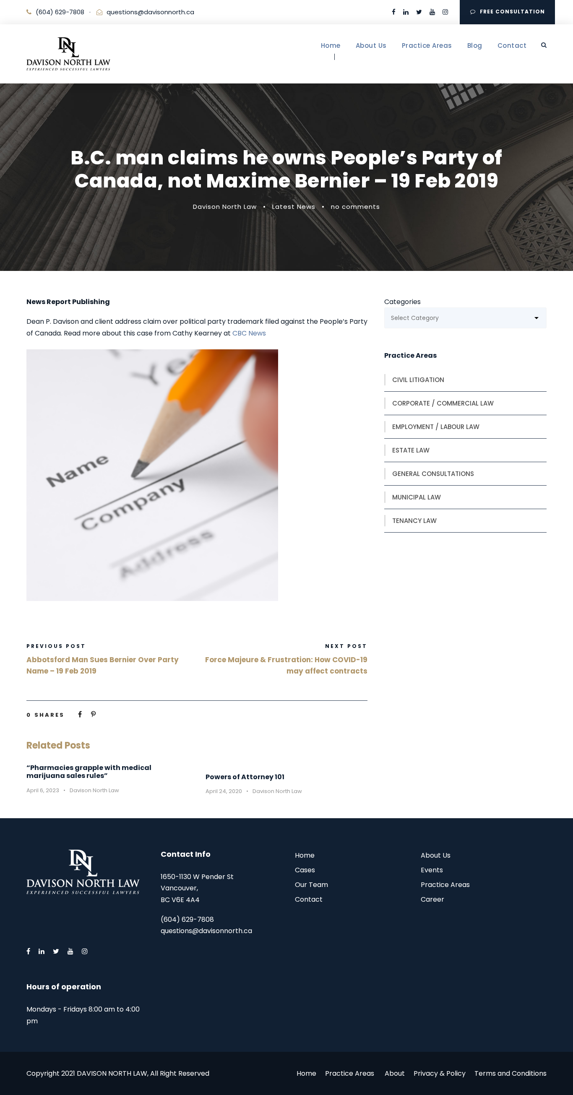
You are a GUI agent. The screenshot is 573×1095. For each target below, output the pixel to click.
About (395, 1073)
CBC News (249, 333)
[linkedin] (406, 12)
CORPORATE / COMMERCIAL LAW (443, 403)
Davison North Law (225, 206)
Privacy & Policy (440, 1073)
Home (331, 45)
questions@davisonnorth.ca (150, 12)
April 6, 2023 (42, 790)
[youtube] (432, 12)
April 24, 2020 (224, 791)
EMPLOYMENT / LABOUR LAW (435, 426)
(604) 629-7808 (60, 12)
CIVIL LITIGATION (418, 379)
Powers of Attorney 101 (245, 777)
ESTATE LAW (411, 450)
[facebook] (394, 12)
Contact (512, 45)
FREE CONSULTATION (512, 11)
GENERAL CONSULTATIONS (433, 473)
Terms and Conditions (510, 1073)
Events (432, 870)
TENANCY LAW (414, 520)
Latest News (293, 206)
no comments (355, 206)
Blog (474, 45)
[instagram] (445, 12)
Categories (402, 302)
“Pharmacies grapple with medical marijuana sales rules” (88, 771)
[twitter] (419, 12)
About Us (371, 45)
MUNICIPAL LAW (416, 497)
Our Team (311, 885)
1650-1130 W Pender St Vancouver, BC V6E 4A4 (197, 888)
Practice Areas (427, 45)
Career (432, 899)
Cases (305, 870)
